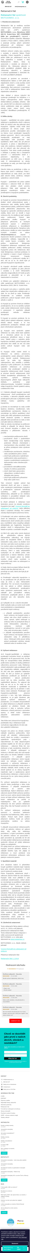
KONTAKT (3, 1098)
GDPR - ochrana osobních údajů (9, 1115)
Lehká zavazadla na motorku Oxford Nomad (12, 1204)
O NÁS (2, 1096)
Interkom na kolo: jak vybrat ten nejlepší (11, 1200)
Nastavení (15, 1243)
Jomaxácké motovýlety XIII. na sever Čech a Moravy (14, 1175)
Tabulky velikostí (5, 1117)
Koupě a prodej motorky (7, 1125)
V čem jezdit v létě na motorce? (9, 1187)
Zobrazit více (15, 1021)
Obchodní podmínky (6, 1104)
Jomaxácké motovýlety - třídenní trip (10, 1171)
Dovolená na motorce (6, 1191)
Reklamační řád (5, 1106)
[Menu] (27, 2)
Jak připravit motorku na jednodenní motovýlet (13, 1167)
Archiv (4, 1153)
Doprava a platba (5, 1100)
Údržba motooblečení (6, 1140)
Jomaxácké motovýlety (7, 1129)
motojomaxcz (6, 1087)
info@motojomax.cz (8, 1079)
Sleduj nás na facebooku (9, 1084)
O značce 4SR (4, 1144)
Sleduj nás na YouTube (9, 1089)
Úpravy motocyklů (5, 1111)
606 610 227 (6, 1082)
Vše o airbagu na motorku (7, 1148)
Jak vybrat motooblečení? (7, 1133)
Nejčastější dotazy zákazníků (8, 1102)
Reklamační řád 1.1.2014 (10, 958)
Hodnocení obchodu (15, 965)
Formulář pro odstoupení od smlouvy (10, 1109)
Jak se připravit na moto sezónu (9, 1208)
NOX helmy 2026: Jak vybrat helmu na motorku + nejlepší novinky (14, 1195)
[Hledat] (18, 2)
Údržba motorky (5, 1137)
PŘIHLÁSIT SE (12, 1058)
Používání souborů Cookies (8, 1113)
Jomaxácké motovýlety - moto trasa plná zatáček (13, 1160)
